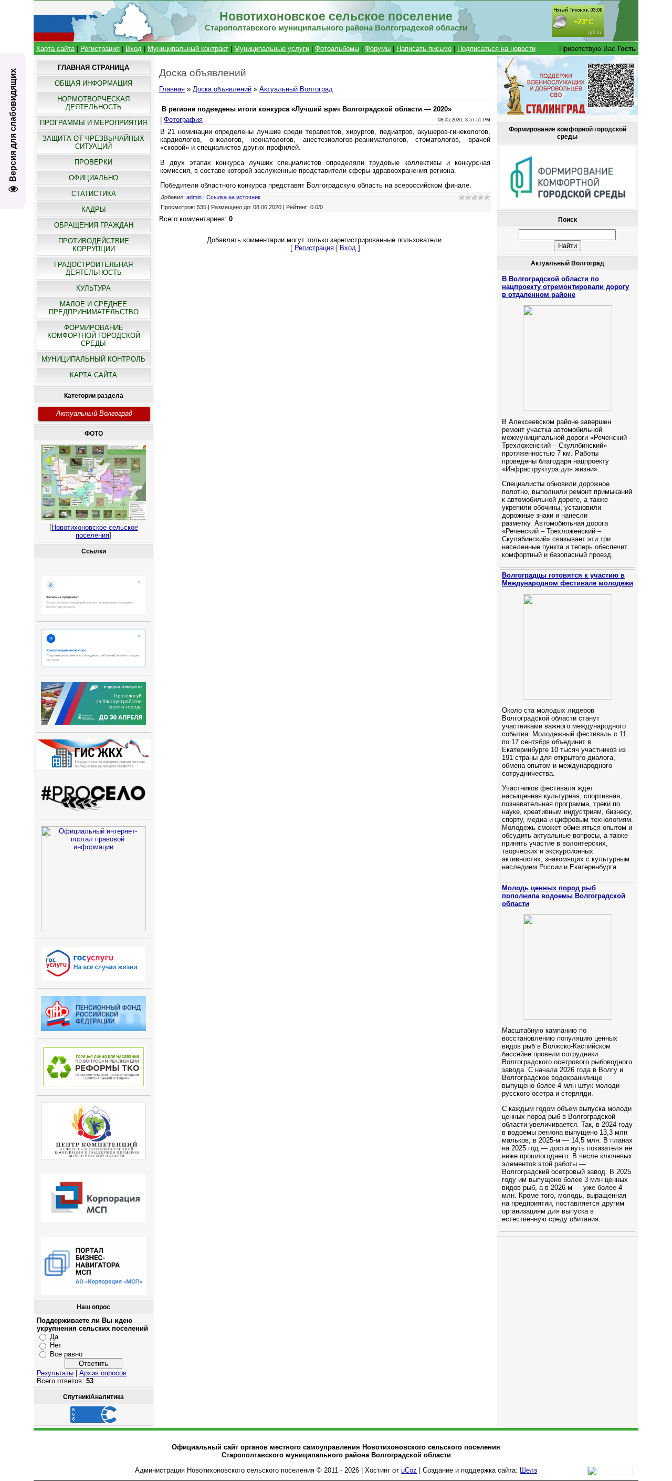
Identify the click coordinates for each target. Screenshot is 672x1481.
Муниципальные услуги (271, 49)
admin (194, 197)
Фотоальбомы (337, 49)
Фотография (183, 120)
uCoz (409, 1470)
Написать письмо (424, 49)
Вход (133, 49)
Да (54, 1337)
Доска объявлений (222, 89)
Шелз (528, 1470)
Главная (172, 89)
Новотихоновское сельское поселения (94, 531)
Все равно (66, 1354)
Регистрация (100, 49)
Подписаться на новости (496, 49)
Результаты (55, 1373)
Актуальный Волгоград (94, 413)
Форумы (378, 49)
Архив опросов (103, 1373)
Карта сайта (55, 49)
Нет (55, 1345)
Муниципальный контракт (188, 49)
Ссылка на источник (233, 197)
